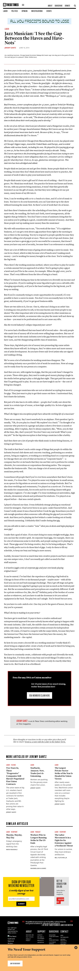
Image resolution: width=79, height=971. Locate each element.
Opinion (24, 11)
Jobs (62, 935)
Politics (14, 11)
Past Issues (30, 937)
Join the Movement (15, 963)
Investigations (37, 11)
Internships (65, 937)
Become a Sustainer (40, 937)
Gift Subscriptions (54, 939)
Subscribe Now (60, 900)
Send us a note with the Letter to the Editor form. (45, 742)
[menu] (23, 5)
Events (49, 11)
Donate (67, 5)
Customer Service (52, 943)
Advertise (40, 942)
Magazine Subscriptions (54, 935)
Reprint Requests (64, 940)
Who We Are (30, 935)
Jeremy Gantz (10, 48)
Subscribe (59, 5)
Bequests (40, 940)
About (50, 5)
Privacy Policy (28, 939)
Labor (5, 11)
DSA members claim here (39, 695)
